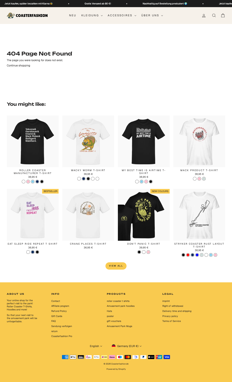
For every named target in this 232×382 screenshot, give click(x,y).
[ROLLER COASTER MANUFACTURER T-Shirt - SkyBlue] (32, 181)
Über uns (150, 15)
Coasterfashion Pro (61, 336)
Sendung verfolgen (61, 326)
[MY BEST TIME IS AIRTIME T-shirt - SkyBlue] (141, 181)
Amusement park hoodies (121, 305)
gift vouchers (114, 321)
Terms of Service (171, 321)
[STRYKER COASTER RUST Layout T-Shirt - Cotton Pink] (215, 255)
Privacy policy (170, 316)
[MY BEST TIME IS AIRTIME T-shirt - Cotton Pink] (146, 181)
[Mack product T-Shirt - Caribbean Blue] (204, 178)
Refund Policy (59, 311)
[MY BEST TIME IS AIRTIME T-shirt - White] (137, 181)
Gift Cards (56, 316)
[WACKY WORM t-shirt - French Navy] (83, 178)
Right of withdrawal (172, 305)
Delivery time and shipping (176, 311)
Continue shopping (18, 65)
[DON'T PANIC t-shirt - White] (143, 252)
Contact (55, 301)
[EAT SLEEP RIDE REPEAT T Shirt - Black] (37, 252)
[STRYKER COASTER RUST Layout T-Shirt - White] (206, 255)
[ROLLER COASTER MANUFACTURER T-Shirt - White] (23, 181)
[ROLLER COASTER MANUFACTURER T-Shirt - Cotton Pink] (28, 181)
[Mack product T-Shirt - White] (194, 178)
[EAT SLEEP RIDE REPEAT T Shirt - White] (28, 252)
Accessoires (120, 15)
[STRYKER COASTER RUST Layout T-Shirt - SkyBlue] (210, 255)
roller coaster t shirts (118, 301)
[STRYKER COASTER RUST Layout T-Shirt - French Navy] (192, 255)
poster (110, 316)
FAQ (53, 321)
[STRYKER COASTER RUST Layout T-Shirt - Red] (188, 255)
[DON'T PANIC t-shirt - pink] (148, 252)
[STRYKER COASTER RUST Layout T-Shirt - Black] (183, 255)
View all (116, 265)
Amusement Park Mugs (119, 326)
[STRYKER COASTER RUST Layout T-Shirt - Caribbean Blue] (201, 255)
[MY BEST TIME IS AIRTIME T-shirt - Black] (150, 181)
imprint (166, 301)
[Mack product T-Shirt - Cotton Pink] (199, 178)
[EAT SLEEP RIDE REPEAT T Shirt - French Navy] (32, 252)
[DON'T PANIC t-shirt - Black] (139, 252)
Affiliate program (60, 305)
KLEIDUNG (90, 15)
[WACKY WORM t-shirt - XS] (92, 178)
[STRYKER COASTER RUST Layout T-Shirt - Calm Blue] (197, 255)
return (54, 331)
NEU (72, 15)
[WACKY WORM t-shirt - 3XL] (97, 178)
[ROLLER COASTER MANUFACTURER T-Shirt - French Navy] (37, 181)
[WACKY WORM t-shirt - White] (79, 178)
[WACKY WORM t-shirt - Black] (88, 178)
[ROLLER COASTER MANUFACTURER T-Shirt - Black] (41, 181)
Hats (109, 311)
